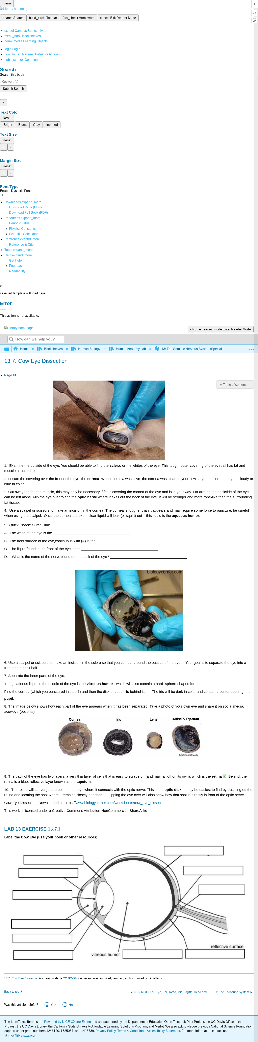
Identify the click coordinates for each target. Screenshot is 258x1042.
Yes (53, 1005)
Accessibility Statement (163, 1031)
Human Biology (89, 349)
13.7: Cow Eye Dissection (21, 978)
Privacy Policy (106, 1031)
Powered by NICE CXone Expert (68, 1021)
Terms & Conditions (131, 1031)
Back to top (11, 991)
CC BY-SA (70, 978)
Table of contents (235, 384)
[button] (16, 265)
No (71, 1005)
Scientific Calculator (23, 234)
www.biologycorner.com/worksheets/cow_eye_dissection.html (125, 803)
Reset (7, 118)
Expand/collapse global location (251, 348)
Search (11, 339)
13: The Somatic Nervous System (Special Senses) (198, 349)
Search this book (12, 74)
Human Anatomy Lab (131, 349)
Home (24, 349)
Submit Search (13, 88)
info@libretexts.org (21, 1035)
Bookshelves (53, 349)
